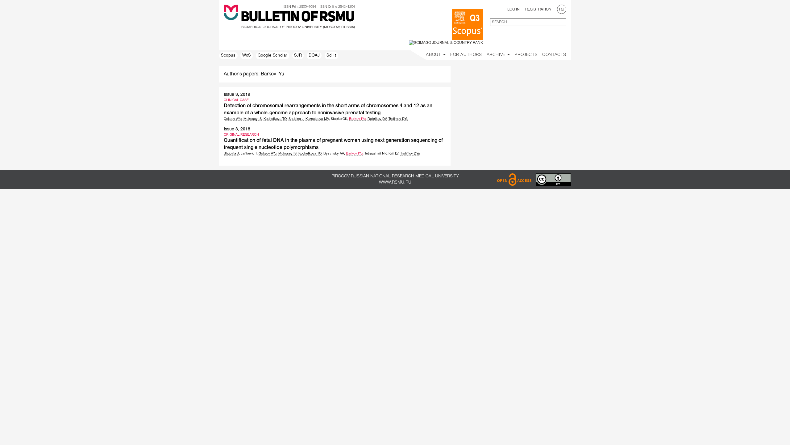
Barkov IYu (357, 119)
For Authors (466, 55)
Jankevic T (249, 153)
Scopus (228, 55)
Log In (513, 9)
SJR (298, 55)
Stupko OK (339, 119)
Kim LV (393, 153)
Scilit (331, 55)
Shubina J (296, 119)
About (434, 55)
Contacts (554, 55)
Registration (538, 9)
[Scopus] (467, 24)
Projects (526, 55)
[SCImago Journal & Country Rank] (446, 42)
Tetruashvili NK (375, 153)
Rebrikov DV (377, 119)
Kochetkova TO (275, 119)
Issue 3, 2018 (237, 129)
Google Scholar (272, 55)
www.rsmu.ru (395, 182)
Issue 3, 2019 (237, 95)
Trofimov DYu (398, 119)
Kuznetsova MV (317, 119)
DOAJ (314, 55)
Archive (497, 55)
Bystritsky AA (333, 153)
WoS (246, 55)
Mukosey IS (252, 119)
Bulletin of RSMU (297, 18)
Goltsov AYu (233, 119)
